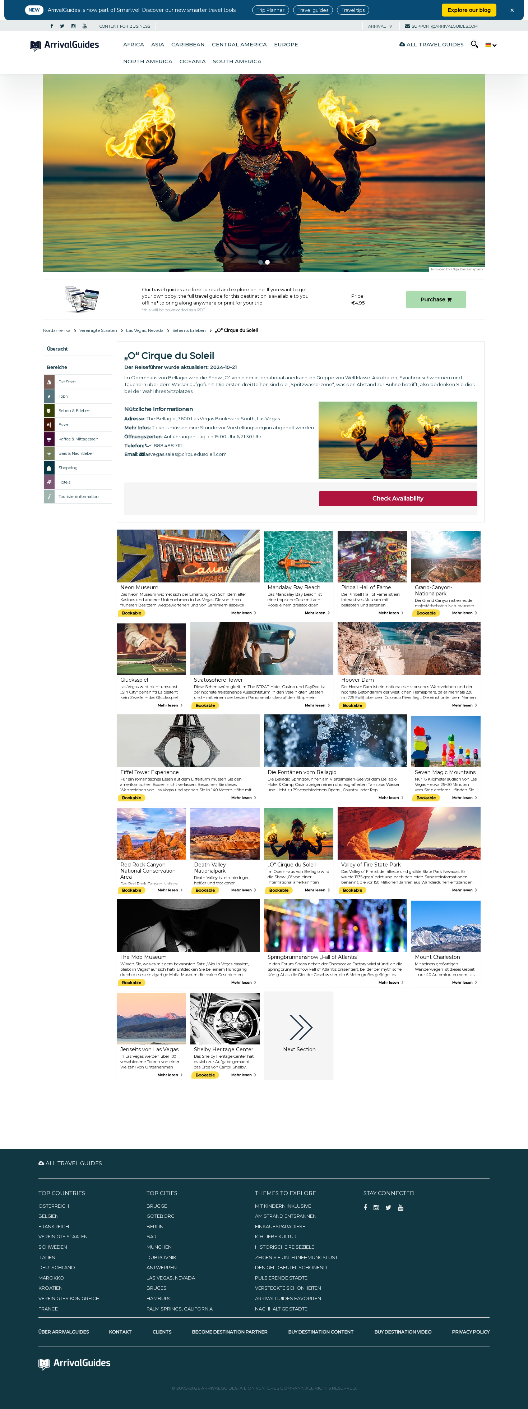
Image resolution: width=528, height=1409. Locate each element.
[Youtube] (85, 26)
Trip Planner (270, 10)
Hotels (64, 482)
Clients (162, 1332)
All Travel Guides (434, 44)
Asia (157, 44)
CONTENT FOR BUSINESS (124, 26)
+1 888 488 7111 (165, 445)
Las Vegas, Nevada (144, 330)
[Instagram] (73, 26)
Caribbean (188, 44)
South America (237, 61)
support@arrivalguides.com (445, 26)
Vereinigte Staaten (98, 330)
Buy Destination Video (403, 1332)
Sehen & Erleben (189, 330)
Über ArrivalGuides (63, 1332)
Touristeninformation (79, 496)
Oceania (193, 61)
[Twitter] (62, 26)
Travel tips (353, 10)
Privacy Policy (471, 1332)
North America (147, 61)
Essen (64, 424)
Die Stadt (67, 381)
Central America (239, 44)
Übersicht (57, 349)
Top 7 (64, 396)
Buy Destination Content (321, 1332)
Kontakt (120, 1332)
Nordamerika (56, 330)
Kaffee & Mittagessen (78, 439)
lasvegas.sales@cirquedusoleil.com (185, 454)
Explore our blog (469, 10)
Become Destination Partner (230, 1332)
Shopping (68, 467)
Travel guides (313, 10)
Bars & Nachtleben (76, 453)
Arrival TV (380, 26)
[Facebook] (51, 26)
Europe (286, 44)
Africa (133, 44)
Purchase (434, 299)
